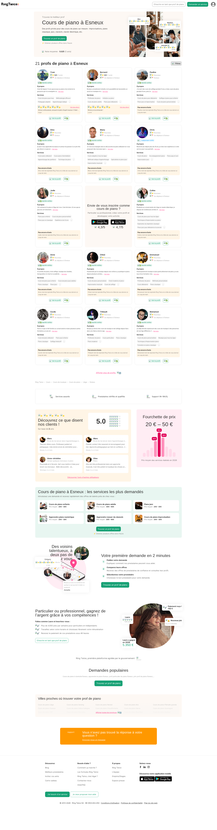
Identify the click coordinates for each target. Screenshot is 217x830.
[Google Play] (100, 222)
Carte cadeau (51, 780)
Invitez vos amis (52, 776)
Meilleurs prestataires (54, 772)
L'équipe (115, 772)
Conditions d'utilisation (110, 803)
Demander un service (198, 4)
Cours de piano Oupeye (46, 708)
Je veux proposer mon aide (84, 794)
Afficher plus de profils (106, 373)
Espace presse (118, 780)
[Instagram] (148, 767)
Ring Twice (39, 382)
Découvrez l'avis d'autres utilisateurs (83, 477)
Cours (48, 382)
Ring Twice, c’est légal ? (87, 776)
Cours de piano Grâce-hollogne (78, 708)
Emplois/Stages (118, 776)
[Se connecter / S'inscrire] (213, 4)
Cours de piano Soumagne (163, 708)
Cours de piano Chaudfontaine (107, 708)
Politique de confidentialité (132, 803)
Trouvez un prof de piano (54, 38)
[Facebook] (140, 767)
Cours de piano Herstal (104, 705)
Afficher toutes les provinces (106, 712)
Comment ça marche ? (87, 768)
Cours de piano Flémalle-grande (165, 705)
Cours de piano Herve (132, 708)
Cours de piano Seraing (75, 705)
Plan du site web (150, 803)
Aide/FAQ (81, 785)
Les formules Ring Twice (87, 772)
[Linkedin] (144, 767)
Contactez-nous (84, 780)
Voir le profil (56, 118)
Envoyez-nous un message (93, 740)
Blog (47, 768)
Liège (85, 382)
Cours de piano (74, 382)
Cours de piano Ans (131, 705)
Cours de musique (59, 382)
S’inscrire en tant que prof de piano (169, 4)
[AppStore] (118, 222)
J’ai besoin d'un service (57, 794)
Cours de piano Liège (46, 705)
